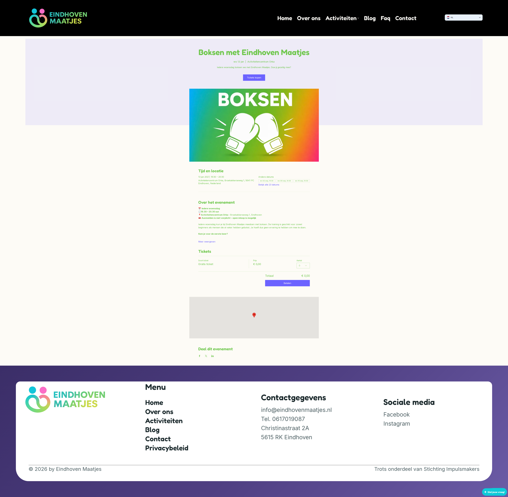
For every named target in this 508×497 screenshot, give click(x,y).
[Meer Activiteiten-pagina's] (358, 18)
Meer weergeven (206, 241)
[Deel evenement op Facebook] (199, 356)
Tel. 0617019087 (283, 418)
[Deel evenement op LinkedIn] (212, 356)
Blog (152, 429)
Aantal (299, 260)
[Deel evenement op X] (206, 356)
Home (154, 402)
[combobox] (303, 265)
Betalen (287, 283)
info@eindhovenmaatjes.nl (296, 409)
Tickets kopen (254, 77)
